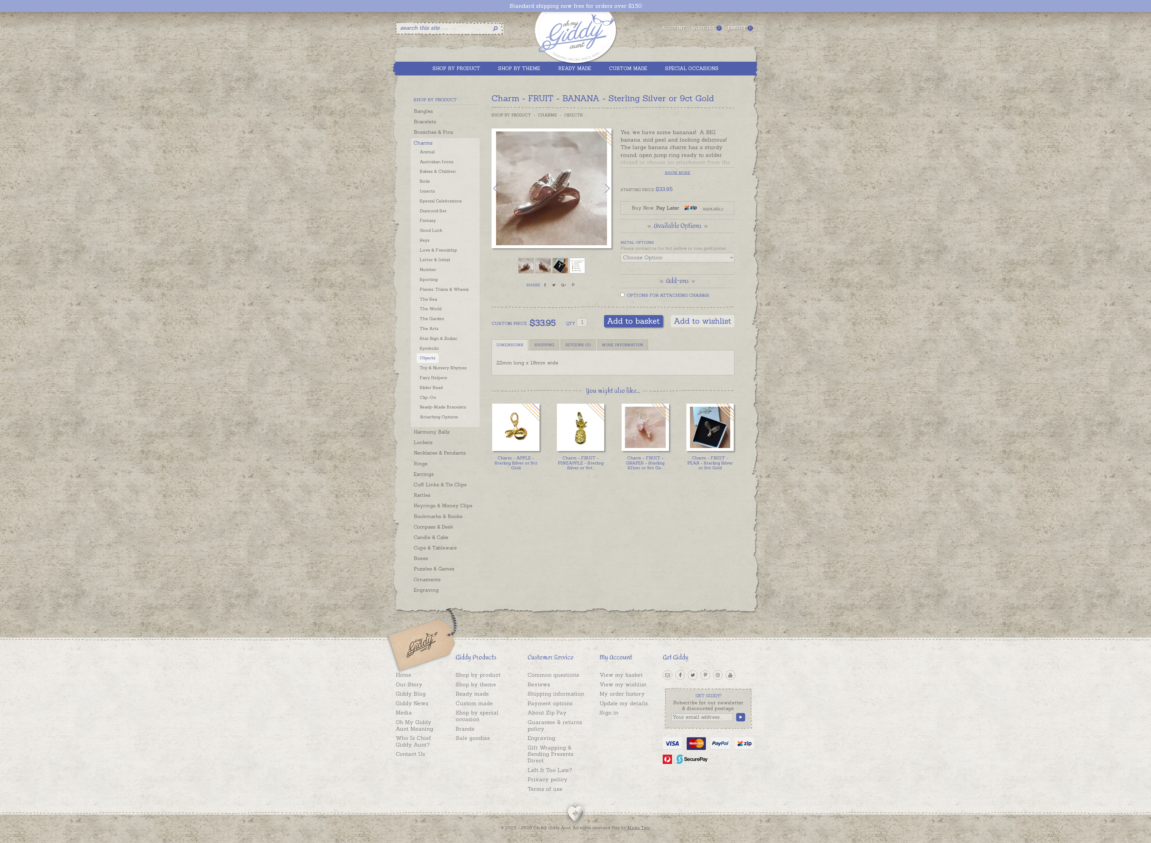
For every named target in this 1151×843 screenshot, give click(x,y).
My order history (622, 693)
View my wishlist (622, 684)
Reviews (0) (578, 345)
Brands (465, 728)
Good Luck (431, 230)
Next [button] (600, 188)
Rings (420, 464)
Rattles (422, 495)
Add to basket (633, 321)
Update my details (623, 703)
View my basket (621, 674)
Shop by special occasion (477, 716)
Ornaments (427, 579)
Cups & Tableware (435, 548)
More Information (622, 345)
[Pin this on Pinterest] (573, 285)
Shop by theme (476, 684)
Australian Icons (437, 161)
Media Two (638, 827)
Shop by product (478, 674)
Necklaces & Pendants (440, 453)
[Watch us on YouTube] (730, 675)
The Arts (429, 328)
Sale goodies (473, 738)
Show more (677, 172)
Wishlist (705, 28)
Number (428, 269)
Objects (428, 358)
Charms (423, 143)
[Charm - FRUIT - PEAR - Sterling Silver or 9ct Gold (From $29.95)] (709, 427)
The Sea (428, 299)
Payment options (550, 703)
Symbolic (429, 348)
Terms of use (545, 789)
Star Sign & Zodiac (438, 338)
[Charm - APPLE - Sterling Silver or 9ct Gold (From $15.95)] (515, 427)
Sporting (429, 279)
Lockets (423, 442)
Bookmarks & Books (438, 516)
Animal (427, 152)
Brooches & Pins (433, 132)
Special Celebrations (441, 201)
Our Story (409, 684)
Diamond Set (433, 211)
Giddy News (412, 703)
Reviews (539, 684)
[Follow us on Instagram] (718, 675)
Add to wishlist (702, 321)
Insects (427, 191)
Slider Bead (431, 387)
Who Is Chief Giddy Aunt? (413, 741)
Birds (425, 181)
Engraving (426, 590)
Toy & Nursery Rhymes (443, 367)
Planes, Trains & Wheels (444, 289)
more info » (713, 208)
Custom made (474, 703)
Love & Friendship (438, 250)
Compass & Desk (433, 527)
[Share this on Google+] (563, 285)
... (581, 463)
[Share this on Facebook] (545, 285)
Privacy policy (547, 779)
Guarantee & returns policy (555, 725)
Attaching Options (439, 417)
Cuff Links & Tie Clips (440, 485)
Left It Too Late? (550, 770)
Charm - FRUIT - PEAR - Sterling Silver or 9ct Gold (710, 463)
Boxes (421, 558)
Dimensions (509, 345)
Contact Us (410, 753)
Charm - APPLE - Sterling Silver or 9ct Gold (516, 463)
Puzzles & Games (434, 569)
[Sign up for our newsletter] (667, 675)
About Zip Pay (547, 712)
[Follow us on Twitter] (692, 675)
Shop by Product (511, 115)
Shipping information (556, 693)
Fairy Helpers (433, 377)
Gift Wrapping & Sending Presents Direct (550, 754)
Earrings (424, 474)
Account (674, 28)
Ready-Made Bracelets (443, 407)
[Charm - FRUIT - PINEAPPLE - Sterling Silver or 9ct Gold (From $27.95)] (580, 427)
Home (403, 674)
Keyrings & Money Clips (443, 505)
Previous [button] (502, 188)
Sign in (608, 712)
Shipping (544, 345)
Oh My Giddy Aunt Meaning (414, 725)
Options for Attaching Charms (667, 295)
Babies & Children (438, 171)
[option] (551, 188)
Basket (739, 28)
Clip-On (428, 397)
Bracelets (425, 122)
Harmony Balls (432, 432)
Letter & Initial (435, 259)
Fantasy (428, 220)
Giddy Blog (411, 693)
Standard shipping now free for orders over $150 (576, 6)
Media (404, 712)
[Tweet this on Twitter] (554, 285)
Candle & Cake (431, 537)
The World (431, 308)
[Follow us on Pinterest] (705, 675)
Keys (425, 240)
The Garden (432, 318)
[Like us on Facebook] (680, 675)
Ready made (472, 693)
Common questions (553, 674)
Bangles (423, 111)
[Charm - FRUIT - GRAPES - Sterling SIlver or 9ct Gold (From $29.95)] (645, 427)
